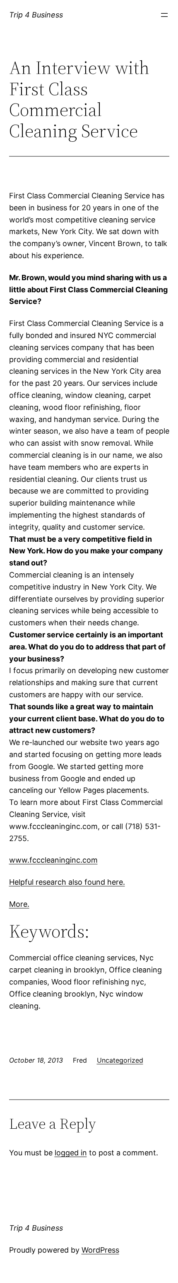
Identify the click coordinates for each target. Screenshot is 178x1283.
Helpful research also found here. (67, 882)
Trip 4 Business (36, 14)
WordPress (100, 1250)
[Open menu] (164, 15)
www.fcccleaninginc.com (53, 860)
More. (19, 904)
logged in (71, 1152)
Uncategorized (120, 1060)
